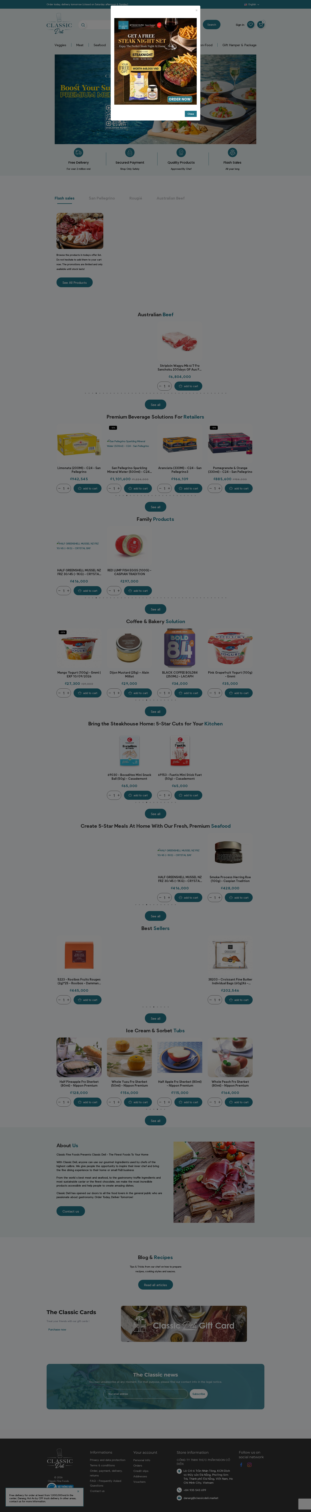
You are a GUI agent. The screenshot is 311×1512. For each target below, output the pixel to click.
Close (191, 113)
